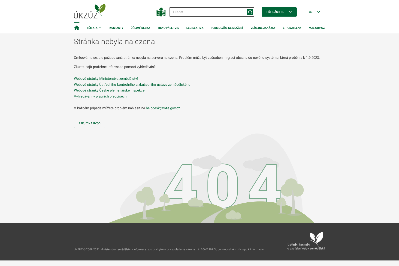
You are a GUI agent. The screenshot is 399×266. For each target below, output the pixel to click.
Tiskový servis (168, 28)
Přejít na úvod (89, 123)
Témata (92, 28)
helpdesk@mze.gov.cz (163, 108)
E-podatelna (292, 28)
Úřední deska (140, 28)
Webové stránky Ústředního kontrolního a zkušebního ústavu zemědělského (132, 85)
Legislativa (194, 28)
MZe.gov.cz (317, 28)
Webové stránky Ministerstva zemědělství (106, 79)
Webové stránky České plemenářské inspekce (109, 90)
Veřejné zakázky (263, 28)
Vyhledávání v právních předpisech (100, 96)
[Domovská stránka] (76, 27)
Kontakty (116, 28)
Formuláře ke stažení (227, 28)
